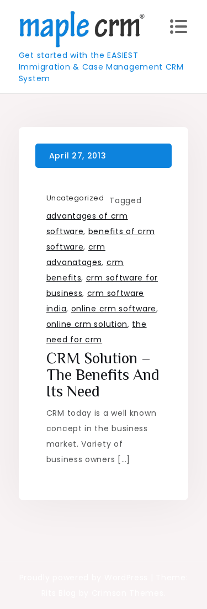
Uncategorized (75, 198)
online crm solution (87, 324)
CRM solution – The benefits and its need (103, 374)
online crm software (113, 308)
